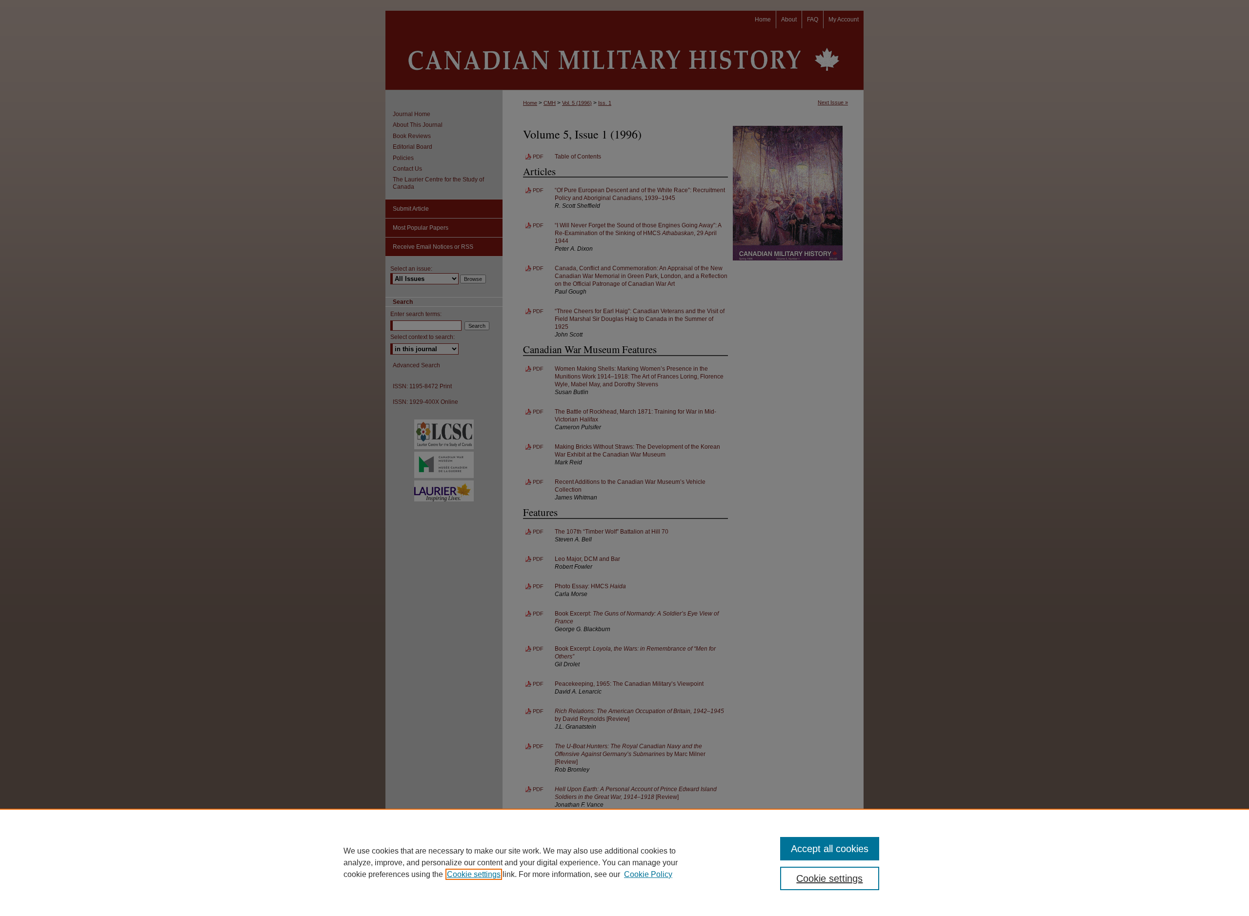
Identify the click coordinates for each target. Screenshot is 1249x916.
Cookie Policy (648, 874)
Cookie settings (474, 874)
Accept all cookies (829, 848)
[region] (624, 862)
